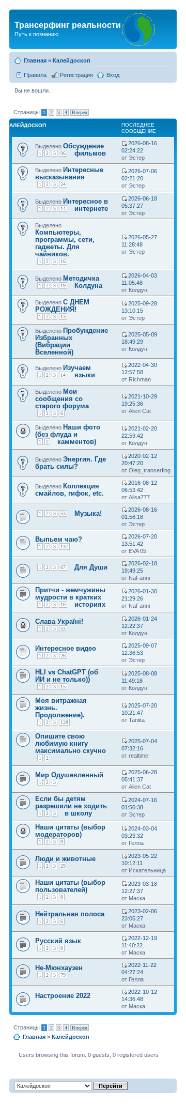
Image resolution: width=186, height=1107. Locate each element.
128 (64, 722)
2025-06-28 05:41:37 (139, 775)
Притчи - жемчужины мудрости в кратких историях (70, 597)
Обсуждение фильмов (84, 149)
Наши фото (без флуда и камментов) (67, 434)
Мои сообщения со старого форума (62, 399)
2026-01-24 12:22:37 (139, 622)
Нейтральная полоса (69, 914)
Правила (35, 75)
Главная (35, 60)
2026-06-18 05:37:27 (139, 202)
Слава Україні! (59, 621)
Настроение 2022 (62, 996)
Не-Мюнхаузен (59, 968)
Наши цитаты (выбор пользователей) (70, 886)
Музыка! (88, 513)
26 (63, 655)
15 (63, 686)
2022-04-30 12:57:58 (139, 368)
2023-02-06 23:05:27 (139, 914)
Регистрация (76, 75)
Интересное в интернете (85, 204)
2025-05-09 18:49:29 (139, 338)
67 (63, 567)
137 (64, 546)
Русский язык (58, 941)
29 (63, 866)
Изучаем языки (79, 371)
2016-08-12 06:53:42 (139, 486)
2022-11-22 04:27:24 (139, 968)
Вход (112, 75)
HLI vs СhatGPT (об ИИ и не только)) (66, 675)
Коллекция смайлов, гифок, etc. (69, 489)
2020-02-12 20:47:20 (139, 459)
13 (63, 316)
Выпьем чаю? (58, 539)
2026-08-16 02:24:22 (139, 146)
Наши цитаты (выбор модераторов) (70, 830)
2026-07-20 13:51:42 (139, 540)
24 (63, 184)
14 (63, 208)
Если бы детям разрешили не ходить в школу (71, 806)
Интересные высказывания (69, 173)
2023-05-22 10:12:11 (139, 859)
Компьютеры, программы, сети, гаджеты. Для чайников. (65, 243)
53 (63, 513)
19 (63, 285)
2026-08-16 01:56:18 (139, 513)
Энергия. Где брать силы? (70, 462)
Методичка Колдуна (82, 281)
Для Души (90, 567)
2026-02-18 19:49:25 (139, 567)
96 (63, 153)
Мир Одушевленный (69, 775)
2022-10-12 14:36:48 (139, 995)
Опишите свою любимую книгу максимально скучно (70, 743)
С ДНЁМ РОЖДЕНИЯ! (62, 305)
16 (63, 261)
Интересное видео (65, 648)
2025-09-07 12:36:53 (139, 649)
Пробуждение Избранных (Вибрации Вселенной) (71, 341)
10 (63, 604)
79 (63, 975)
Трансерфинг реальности (67, 25)
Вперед (79, 112)
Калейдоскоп (71, 60)
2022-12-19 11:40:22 (139, 941)
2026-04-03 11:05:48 (139, 279)
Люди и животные (65, 859)
